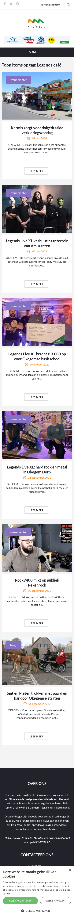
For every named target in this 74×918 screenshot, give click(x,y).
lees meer (36, 171)
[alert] (37, 892)
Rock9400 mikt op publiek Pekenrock (37, 582)
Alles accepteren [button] (20, 900)
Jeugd (13, 645)
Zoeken (68, 4)
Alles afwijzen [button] (55, 900)
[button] (37, 911)
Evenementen (18, 80)
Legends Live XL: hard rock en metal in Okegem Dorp (37, 469)
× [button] (69, 870)
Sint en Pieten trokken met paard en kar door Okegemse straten (37, 695)
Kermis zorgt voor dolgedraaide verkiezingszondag (37, 130)
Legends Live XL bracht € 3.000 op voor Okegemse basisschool (37, 356)
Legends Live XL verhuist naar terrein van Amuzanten (37, 243)
